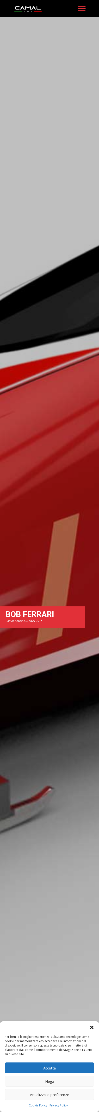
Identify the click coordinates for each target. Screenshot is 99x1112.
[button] (91, 1027)
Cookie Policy (38, 1105)
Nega (49, 1081)
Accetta (49, 1068)
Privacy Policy (59, 1105)
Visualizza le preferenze (49, 1094)
